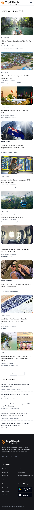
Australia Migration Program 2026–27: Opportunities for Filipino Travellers (13, 146)
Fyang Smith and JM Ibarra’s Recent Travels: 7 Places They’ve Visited (16, 285)
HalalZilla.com (21, 472)
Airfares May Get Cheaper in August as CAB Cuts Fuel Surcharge (15, 181)
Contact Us (5, 488)
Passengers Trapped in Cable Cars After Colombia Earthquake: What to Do (14, 216)
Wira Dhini (3, 363)
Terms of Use (5, 491)
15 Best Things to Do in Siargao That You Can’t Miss (16, 42)
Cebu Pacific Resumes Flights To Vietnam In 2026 (15, 111)
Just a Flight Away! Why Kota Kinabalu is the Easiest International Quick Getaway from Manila (16, 358)
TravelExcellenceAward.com (25, 475)
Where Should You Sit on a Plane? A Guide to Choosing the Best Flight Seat (16, 250)
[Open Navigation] (31, 3)
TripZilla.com (5, 468)
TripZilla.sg (21, 468)
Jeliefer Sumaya (5, 80)
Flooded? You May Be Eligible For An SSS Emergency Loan (15, 77)
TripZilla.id (5, 472)
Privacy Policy (6, 494)
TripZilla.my (5, 479)
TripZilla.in (5, 475)
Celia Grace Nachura (6, 45)
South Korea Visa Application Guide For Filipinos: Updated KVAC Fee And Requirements (14, 321)
